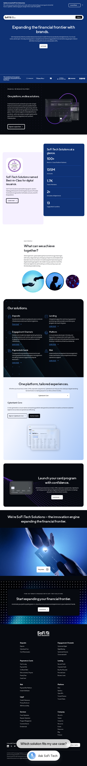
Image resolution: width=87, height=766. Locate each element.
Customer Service (24, 723)
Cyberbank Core (43, 395)
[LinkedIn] (8, 746)
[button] (43, 552)
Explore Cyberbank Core (16, 416)
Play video (41, 569)
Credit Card (23, 678)
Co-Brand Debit (24, 669)
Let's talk (43, 46)
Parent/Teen (23, 675)
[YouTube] (15, 746)
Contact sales (34, 416)
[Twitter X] (11, 746)
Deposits (22, 646)
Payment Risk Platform (26, 687)
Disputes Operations (25, 718)
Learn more (11, 200)
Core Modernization (25, 652)
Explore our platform (15, 126)
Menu (79, 17)
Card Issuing (23, 664)
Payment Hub (23, 667)
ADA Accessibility (24, 705)
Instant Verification (25, 690)
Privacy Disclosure (24, 703)
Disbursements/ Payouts (26, 672)
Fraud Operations (24, 715)
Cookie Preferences (25, 700)
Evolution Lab (23, 726)
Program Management (25, 721)
